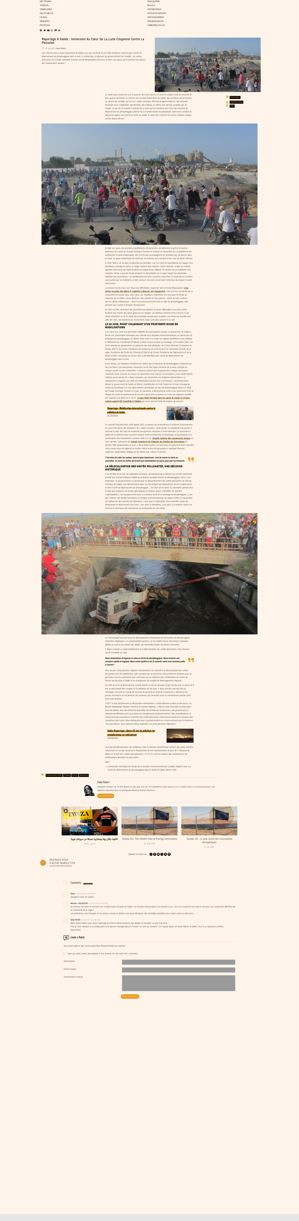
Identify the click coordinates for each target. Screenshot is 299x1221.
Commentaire (73, 977)
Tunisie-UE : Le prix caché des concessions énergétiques (209, 841)
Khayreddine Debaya (236, 102)
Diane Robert (61, 48)
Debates (44, 21)
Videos (44, 5)
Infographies (155, 17)
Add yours (88, 883)
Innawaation (155, 21)
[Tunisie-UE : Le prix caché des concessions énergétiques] (209, 821)
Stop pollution (84, 775)
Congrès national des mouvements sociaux (171, 438)
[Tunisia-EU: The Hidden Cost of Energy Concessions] (149, 821)
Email (70, 969)
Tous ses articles (106, 796)
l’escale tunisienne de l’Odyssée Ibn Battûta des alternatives (158, 442)
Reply (101, 894)
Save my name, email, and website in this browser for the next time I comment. (102, 954)
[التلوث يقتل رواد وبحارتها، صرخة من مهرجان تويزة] (90, 821)
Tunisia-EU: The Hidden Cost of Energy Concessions (149, 839)
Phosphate (67, 775)
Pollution (75, 775)
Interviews (154, 9)
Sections (45, 1)
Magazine (153, 1)
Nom (69, 961)
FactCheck (46, 13)
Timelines (45, 9)
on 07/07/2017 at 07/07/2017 (86, 894)
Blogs (151, 5)
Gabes (232, 106)
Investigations (156, 13)
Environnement (235, 97)
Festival (44, 25)
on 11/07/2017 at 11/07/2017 (91, 920)
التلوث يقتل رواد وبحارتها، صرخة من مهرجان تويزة (94, 839)
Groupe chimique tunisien (54, 775)
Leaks (43, 17)
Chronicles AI (156, 25)
